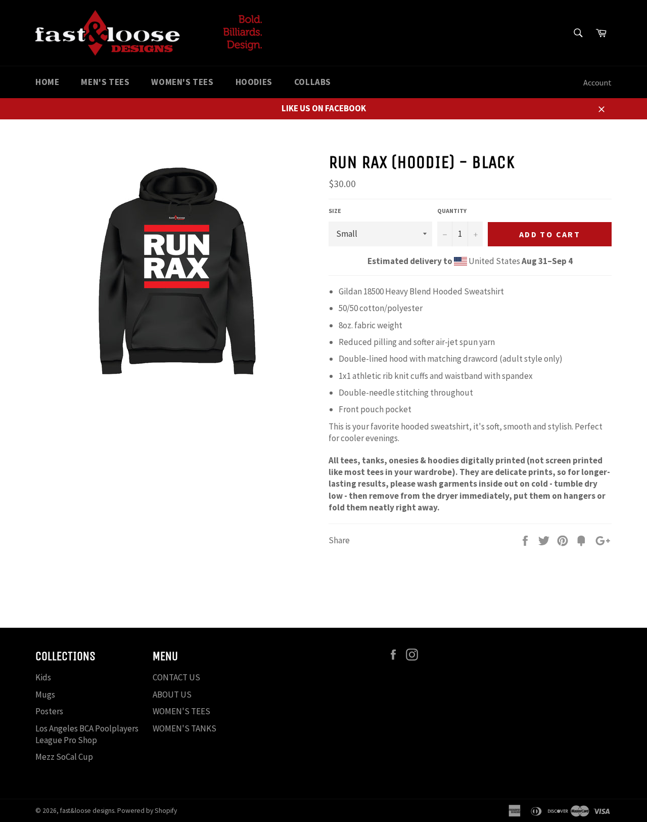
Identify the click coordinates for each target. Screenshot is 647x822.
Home (47, 82)
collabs (312, 82)
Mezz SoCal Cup (64, 756)
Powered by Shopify (147, 810)
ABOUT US (172, 694)
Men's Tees (105, 82)
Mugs (45, 694)
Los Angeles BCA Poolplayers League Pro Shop (86, 734)
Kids (43, 677)
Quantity (452, 210)
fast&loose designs (87, 810)
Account (597, 82)
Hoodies (254, 82)
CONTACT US (176, 677)
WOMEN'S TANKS (184, 728)
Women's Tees (182, 82)
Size (335, 210)
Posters (49, 711)
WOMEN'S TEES (181, 711)
